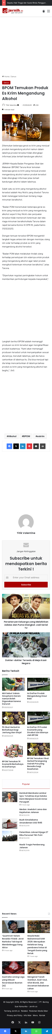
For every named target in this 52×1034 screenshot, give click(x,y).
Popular (26, 784)
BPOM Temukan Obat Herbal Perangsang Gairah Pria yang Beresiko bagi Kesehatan (38, 763)
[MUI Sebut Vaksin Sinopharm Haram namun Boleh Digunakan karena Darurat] (13, 684)
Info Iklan (27, 1015)
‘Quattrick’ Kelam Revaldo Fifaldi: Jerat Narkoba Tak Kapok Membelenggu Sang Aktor (13, 941)
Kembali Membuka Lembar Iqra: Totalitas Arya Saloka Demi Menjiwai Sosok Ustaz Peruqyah (33, 797)
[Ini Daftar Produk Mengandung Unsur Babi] (38, 684)
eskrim (41, 436)
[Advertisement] (26, 45)
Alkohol (12, 436)
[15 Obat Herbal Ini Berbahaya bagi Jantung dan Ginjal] (13, 718)
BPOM (26, 436)
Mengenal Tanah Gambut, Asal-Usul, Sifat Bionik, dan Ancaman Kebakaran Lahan (38, 983)
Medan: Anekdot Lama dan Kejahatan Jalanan (33, 811)
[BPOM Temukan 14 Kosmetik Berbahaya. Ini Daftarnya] (13, 751)
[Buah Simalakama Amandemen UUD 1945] (9, 823)
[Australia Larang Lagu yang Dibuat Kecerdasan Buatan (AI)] (13, 967)
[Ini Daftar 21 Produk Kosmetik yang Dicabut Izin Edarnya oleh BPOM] (38, 718)
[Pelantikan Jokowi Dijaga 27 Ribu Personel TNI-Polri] (9, 836)
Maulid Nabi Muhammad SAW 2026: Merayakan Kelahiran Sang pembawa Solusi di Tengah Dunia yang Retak (37, 944)
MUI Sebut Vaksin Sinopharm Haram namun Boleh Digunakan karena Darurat (11, 698)
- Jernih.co (32, 1006)
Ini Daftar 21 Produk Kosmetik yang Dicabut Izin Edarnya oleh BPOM (37, 731)
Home (6, 76)
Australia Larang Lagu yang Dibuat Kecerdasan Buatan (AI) (13, 981)
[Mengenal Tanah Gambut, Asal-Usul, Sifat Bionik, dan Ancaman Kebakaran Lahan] (38, 967)
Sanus (13, 76)
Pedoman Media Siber (38, 1011)
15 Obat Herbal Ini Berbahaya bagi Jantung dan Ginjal (11, 730)
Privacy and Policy (14, 1015)
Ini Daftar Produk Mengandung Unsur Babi (37, 696)
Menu (35, 1015)
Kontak (42, 1015)
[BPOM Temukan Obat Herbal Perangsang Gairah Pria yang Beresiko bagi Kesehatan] (38, 749)
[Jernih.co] (13, 11)
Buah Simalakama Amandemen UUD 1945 (30, 821)
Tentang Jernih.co (12, 1011)
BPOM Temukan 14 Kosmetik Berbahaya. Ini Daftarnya (13, 764)
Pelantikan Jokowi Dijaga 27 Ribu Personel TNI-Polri (33, 834)
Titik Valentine (11, 105)
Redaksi (24, 1011)
